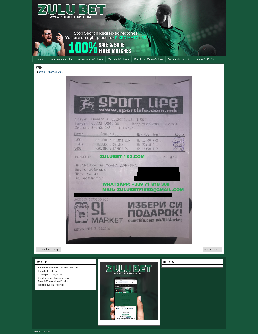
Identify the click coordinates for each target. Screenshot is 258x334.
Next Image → (212, 249)
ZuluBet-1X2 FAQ (204, 58)
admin (42, 72)
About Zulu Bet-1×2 (179, 58)
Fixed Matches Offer (60, 58)
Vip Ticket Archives (118, 58)
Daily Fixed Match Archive (148, 58)
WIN (39, 67)
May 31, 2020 (56, 72)
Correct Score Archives (90, 58)
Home (39, 58)
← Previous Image (48, 249)
